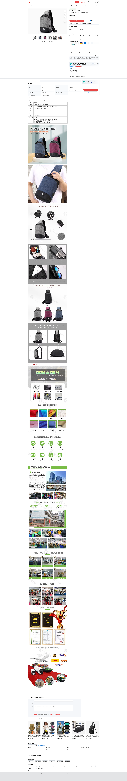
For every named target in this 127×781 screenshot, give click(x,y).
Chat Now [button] (92, 20)
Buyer (76, 5)
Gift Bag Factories (40, 766)
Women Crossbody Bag (32, 768)
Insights (89, 773)
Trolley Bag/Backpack (67, 747)
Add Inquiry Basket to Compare (47, 41)
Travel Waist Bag (67, 761)
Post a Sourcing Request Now (55, 714)
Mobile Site (85, 773)
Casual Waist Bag (52, 761)
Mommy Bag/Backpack (85, 747)
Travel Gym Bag (48, 747)
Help (81, 5)
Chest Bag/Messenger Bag (32, 750)
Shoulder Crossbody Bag (82, 766)
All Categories (31, 5)
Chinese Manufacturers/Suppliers (51, 773)
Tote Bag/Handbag (66, 750)
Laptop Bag (47, 749)
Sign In (71, 76)
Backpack (29, 747)
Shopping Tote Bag (48, 750)
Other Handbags (38, 761)
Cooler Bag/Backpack (31, 749)
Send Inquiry (76, 20)
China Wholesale (59, 773)
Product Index (81, 773)
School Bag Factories (32, 766)
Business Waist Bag (60, 761)
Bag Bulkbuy (40, 768)
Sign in (98, 2)
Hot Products (39, 773)
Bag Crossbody (65, 766)
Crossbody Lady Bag (92, 766)
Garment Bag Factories (57, 766)
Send (35, 714)
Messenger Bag (45, 761)
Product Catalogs (42, 745)
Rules (98, 5)
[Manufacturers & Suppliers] (33, 2)
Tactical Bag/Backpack (84, 750)
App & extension (87, 5)
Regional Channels (75, 773)
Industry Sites (70, 773)
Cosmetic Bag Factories (48, 766)
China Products (44, 773)
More (29, 770)
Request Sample (88, 23)
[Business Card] (97, 85)
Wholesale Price (65, 773)
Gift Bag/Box (83, 749)
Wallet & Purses (31, 761)
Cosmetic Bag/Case (67, 749)
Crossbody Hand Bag (73, 766)
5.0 (87, 82)
